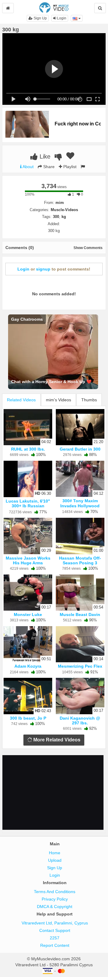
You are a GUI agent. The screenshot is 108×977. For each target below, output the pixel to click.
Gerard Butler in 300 (80, 449)
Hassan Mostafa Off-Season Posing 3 (80, 560)
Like (44, 156)
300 (56, 216)
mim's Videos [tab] (58, 399)
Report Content (54, 945)
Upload (55, 860)
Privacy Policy (55, 899)
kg (64, 216)
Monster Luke (28, 614)
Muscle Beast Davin (80, 614)
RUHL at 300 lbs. (28, 449)
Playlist (69, 166)
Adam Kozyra (27, 666)
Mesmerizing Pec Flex (80, 666)
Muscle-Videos (64, 210)
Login (61, 18)
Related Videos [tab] (21, 399)
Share (48, 166)
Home (54, 852)
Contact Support (54, 930)
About (28, 166)
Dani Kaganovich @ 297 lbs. (80, 720)
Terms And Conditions (54, 891)
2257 (54, 937)
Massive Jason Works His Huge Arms (28, 560)
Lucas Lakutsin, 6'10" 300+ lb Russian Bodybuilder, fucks (28, 506)
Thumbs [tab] (89, 399)
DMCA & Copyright (54, 906)
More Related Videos (56, 739)
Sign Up (40, 18)
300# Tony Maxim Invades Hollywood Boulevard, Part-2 (80, 505)
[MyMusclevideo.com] (54, 7)
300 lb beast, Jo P (28, 718)
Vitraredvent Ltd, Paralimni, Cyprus (55, 923)
